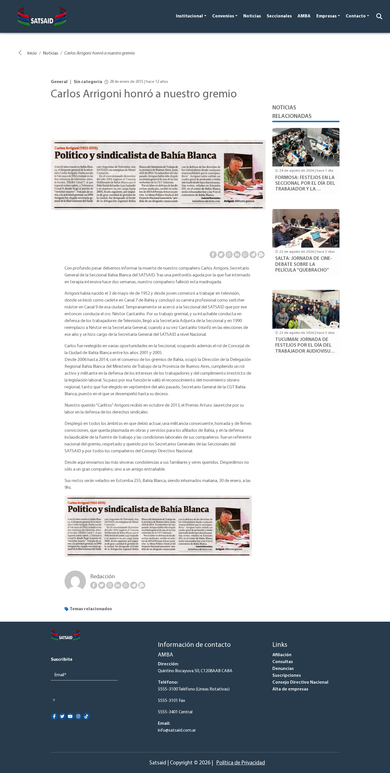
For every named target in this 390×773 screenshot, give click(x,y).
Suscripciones (286, 675)
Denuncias (283, 668)
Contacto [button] (356, 16)
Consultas (282, 662)
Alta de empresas (290, 689)
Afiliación (282, 655)
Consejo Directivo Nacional (300, 682)
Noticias (252, 16)
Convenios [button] (223, 16)
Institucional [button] (189, 16)
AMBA (304, 16)
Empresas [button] (326, 16)
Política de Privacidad (240, 763)
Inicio (32, 53)
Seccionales (279, 16)
